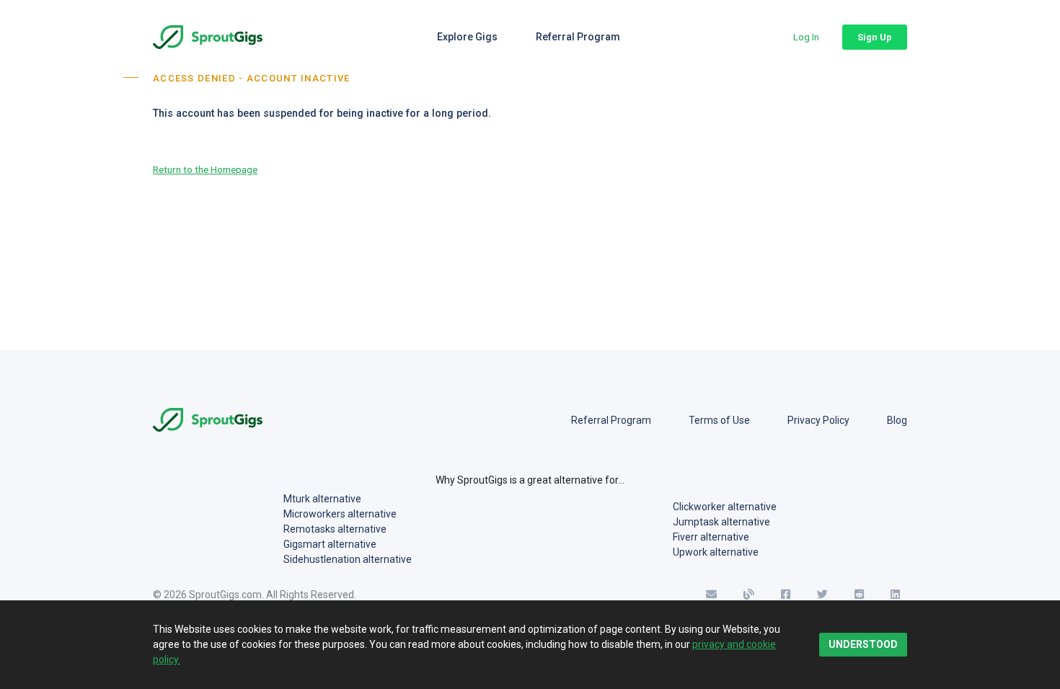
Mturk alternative (322, 498)
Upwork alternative (716, 552)
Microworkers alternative (340, 514)
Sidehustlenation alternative (347, 559)
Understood (863, 644)
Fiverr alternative (711, 537)
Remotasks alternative (335, 529)
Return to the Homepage (205, 169)
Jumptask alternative (721, 522)
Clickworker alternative (725, 506)
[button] (806, 37)
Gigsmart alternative (329, 544)
